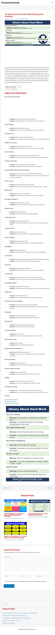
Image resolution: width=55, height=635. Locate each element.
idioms (12, 71)
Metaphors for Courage (8, 623)
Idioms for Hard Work (11, 89)
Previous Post (5, 488)
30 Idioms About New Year (11, 403)
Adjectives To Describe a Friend (10, 620)
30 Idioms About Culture (11, 399)
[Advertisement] (27, 57)
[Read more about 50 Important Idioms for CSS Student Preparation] (39, 505)
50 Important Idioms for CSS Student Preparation (37, 514)
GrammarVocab (10, 2)
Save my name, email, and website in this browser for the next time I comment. (26, 581)
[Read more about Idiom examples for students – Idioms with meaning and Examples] (15, 505)
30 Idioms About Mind (10, 401)
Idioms (17, 18)
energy (40, 390)
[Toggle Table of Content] (18, 87)
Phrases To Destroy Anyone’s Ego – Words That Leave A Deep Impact (19, 613)
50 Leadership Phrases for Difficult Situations (14, 615)
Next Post (50, 488)
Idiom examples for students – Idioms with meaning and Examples (14, 515)
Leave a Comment (9, 18)
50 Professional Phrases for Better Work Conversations (16, 618)
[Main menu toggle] (52, 2)
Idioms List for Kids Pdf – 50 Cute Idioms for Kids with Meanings (15, 537)
